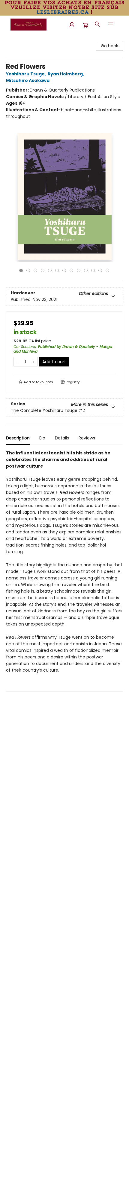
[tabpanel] (64, 571)
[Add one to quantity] (33, 361)
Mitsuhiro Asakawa (28, 80)
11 (93, 270)
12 (100, 270)
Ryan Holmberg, (66, 74)
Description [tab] (18, 438)
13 (107, 270)
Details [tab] (62, 438)
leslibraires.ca (62, 12)
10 (86, 270)
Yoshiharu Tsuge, (26, 74)
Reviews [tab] (87, 438)
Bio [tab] (42, 438)
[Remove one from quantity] (17, 361)
